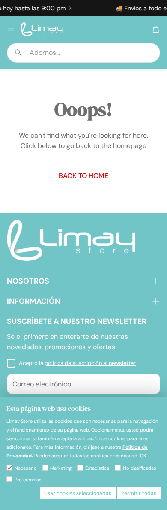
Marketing (61, 468)
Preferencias (28, 480)
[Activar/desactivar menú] (11, 29)
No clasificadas (139, 468)
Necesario (26, 468)
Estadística (97, 468)
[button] (83, 52)
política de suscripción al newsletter (90, 363)
